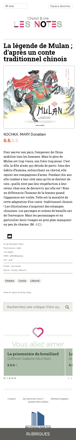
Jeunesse (16, 266)
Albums (23, 270)
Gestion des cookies (38, 401)
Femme (9, 281)
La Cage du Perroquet (33, 354)
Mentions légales (59, 398)
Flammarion (9, 248)
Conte (22, 281)
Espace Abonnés (60, 6)
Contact (12, 398)
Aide (11, 6)
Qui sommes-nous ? (33, 398)
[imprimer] (9, 236)
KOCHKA (11, 134)
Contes (14, 270)
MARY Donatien (33, 134)
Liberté (35, 281)
